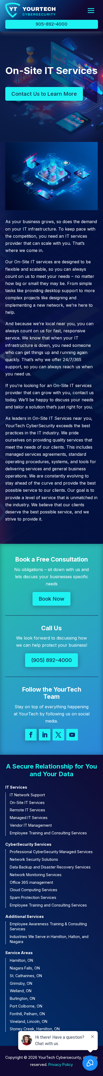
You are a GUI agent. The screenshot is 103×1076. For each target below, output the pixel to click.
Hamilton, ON (21, 960)
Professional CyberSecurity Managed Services (51, 851)
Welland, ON (20, 990)
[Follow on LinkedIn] (44, 735)
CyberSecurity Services (28, 844)
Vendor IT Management (31, 825)
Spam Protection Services (33, 897)
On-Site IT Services (27, 802)
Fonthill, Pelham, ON (27, 1013)
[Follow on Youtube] (72, 735)
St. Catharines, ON (26, 975)
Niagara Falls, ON (25, 968)
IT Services (16, 787)
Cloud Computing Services (33, 890)
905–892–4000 (51, 24)
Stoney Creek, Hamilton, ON (35, 1029)
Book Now (51, 599)
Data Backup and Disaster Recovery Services (50, 867)
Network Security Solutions (34, 859)
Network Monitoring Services (36, 874)
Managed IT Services (29, 817)
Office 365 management (31, 882)
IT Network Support (27, 795)
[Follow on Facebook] (31, 735)
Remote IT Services (27, 810)
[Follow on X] (58, 735)
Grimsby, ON (21, 983)
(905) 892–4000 (51, 660)
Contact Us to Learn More (44, 94)
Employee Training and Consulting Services (48, 833)
